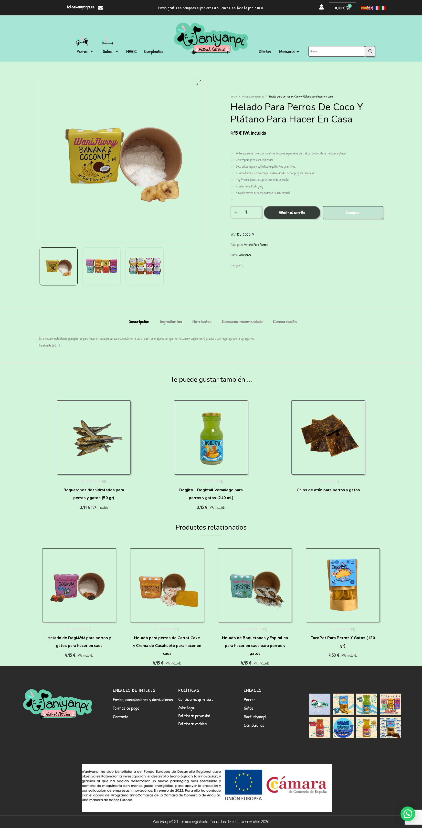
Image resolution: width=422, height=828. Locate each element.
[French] (377, 8)
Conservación (285, 322)
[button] (408, 813)
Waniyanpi (245, 254)
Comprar (353, 212)
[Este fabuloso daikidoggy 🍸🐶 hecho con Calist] (319, 727)
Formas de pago (126, 708)
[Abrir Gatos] (117, 51)
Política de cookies (192, 723)
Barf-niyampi (255, 716)
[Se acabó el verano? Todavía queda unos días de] (343, 727)
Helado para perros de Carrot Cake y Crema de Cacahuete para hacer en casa (167, 645)
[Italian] (383, 8)
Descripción (139, 322)
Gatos (248, 708)
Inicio (234, 96)
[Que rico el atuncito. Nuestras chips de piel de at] (390, 727)
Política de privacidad (194, 715)
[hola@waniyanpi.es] (100, 7)
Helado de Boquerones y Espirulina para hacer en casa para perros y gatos (255, 645)
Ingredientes (171, 322)
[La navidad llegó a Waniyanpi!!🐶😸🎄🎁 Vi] (319, 704)
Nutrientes (201, 322)
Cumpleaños (254, 725)
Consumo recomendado (242, 322)
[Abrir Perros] (91, 51)
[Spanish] (364, 8)
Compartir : (238, 265)
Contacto (120, 716)
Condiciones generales (195, 699)
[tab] (139, 322)
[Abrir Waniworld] (298, 52)
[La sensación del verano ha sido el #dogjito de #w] (366, 704)
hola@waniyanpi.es (81, 7)
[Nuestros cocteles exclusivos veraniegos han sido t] (366, 727)
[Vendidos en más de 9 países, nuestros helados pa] (390, 704)
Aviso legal (186, 707)
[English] (370, 8)
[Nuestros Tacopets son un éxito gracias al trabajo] (343, 704)
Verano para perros (253, 96)
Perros (249, 699)
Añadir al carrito (292, 212)
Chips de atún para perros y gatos (328, 490)
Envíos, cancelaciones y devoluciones (143, 699)
